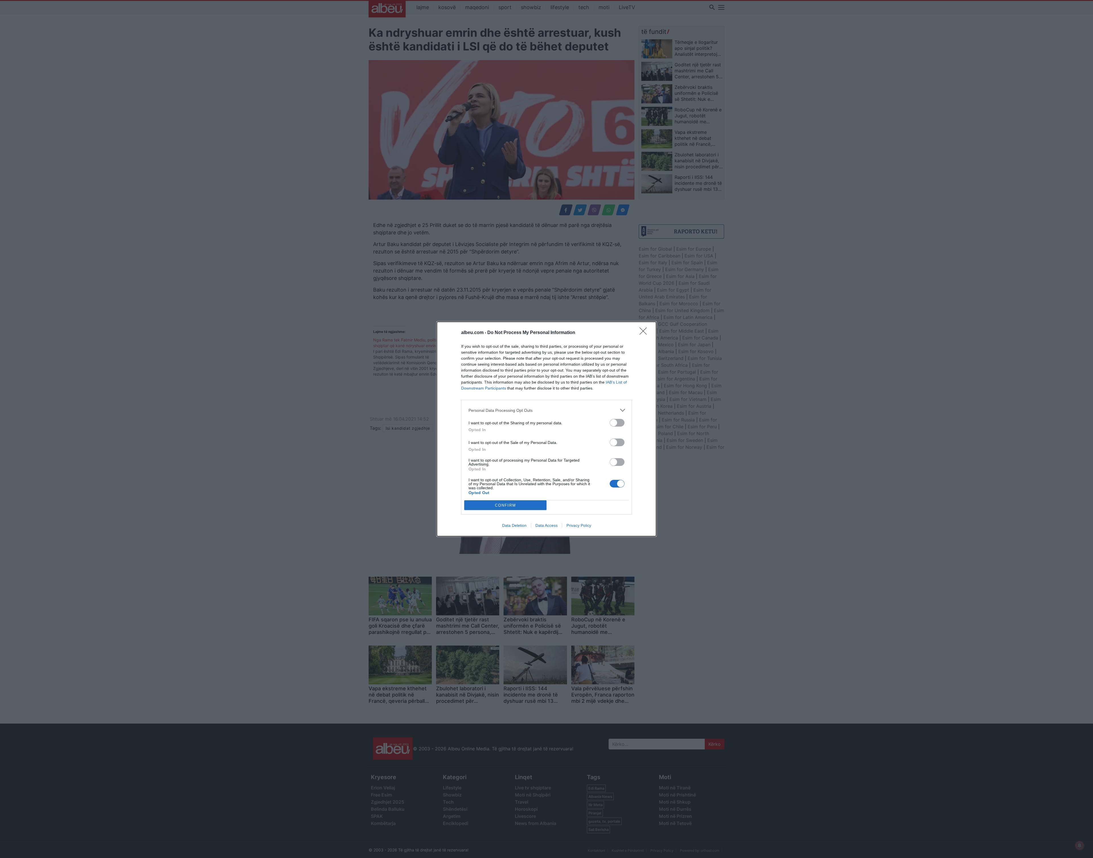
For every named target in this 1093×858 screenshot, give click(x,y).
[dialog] (546, 429)
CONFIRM (505, 505)
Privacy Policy (578, 525)
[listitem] (546, 410)
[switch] (617, 423)
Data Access (546, 525)
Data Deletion (514, 525)
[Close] (645, 332)
